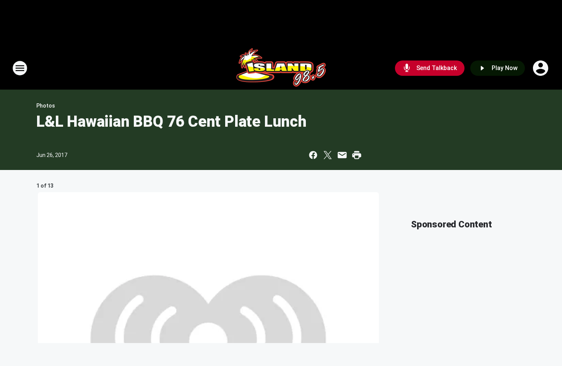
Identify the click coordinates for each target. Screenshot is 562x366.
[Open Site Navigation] (20, 68)
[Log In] (541, 68)
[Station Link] (281, 68)
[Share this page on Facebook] (313, 155)
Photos (45, 106)
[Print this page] (356, 155)
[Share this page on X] (327, 155)
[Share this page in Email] (342, 155)
